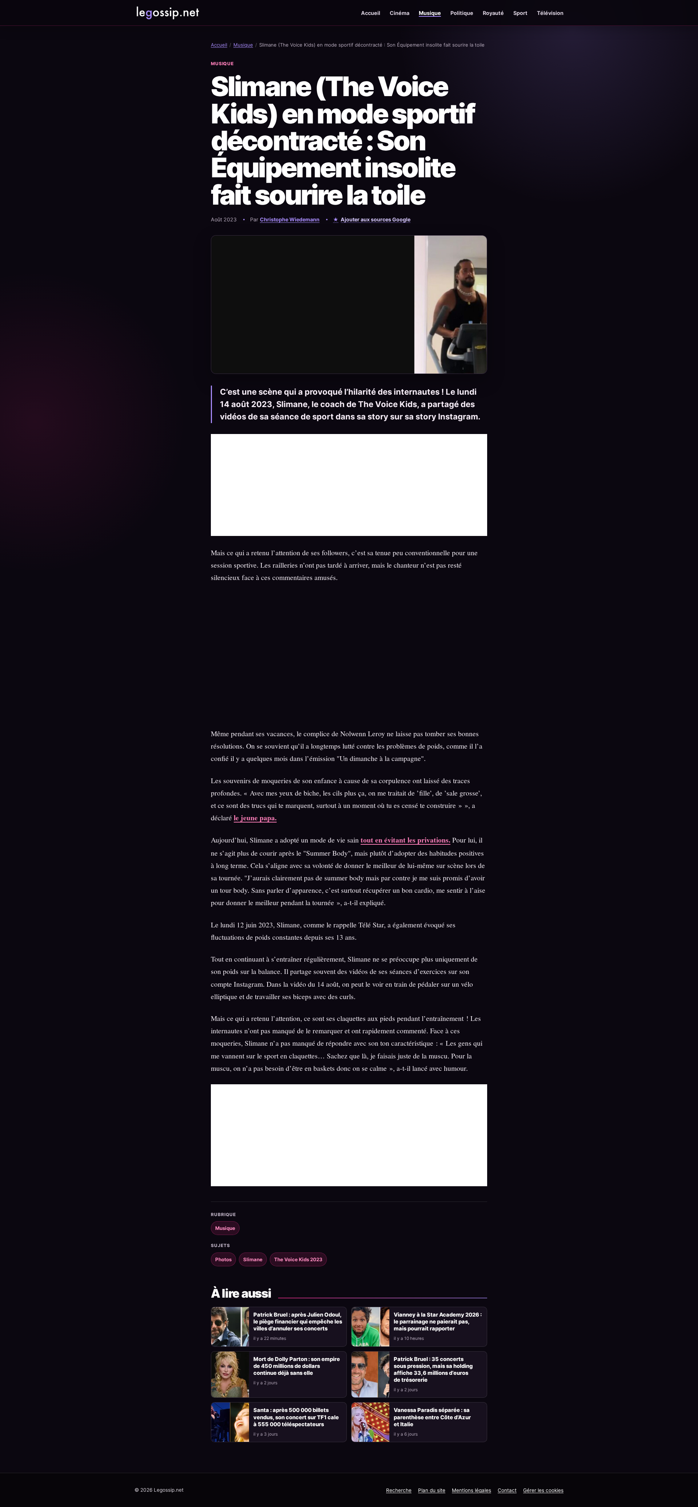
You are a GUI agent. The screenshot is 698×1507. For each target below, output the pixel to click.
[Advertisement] (349, 485)
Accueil (370, 13)
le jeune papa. (255, 817)
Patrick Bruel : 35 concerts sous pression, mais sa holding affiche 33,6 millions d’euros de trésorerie (433, 1369)
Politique (461, 13)
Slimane (252, 1259)
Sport (520, 13)
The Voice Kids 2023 (298, 1259)
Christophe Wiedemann (290, 219)
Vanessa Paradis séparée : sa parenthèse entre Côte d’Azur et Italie (432, 1417)
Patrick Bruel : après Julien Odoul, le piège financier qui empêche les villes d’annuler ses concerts (297, 1321)
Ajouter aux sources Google (375, 219)
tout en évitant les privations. (405, 840)
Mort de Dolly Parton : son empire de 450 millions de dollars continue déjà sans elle (296, 1366)
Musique (430, 13)
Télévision (550, 13)
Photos (223, 1259)
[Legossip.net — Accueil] (167, 12)
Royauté (493, 13)
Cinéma (399, 13)
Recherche (399, 1490)
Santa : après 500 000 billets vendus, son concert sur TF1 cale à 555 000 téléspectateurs (296, 1417)
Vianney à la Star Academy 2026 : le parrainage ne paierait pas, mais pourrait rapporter (438, 1321)
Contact (507, 1490)
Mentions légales (471, 1490)
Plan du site (431, 1490)
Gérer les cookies (543, 1490)
